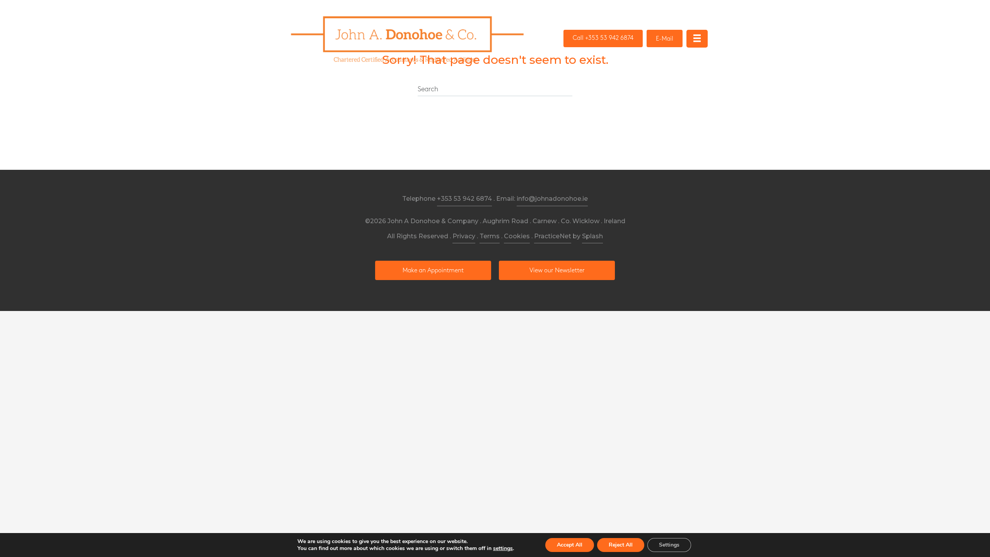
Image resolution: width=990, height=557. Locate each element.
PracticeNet (552, 236)
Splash (592, 236)
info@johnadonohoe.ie (552, 198)
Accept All (569, 544)
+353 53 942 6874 (464, 198)
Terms (490, 236)
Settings (669, 544)
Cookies (517, 236)
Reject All (621, 544)
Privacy (463, 236)
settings (503, 548)
